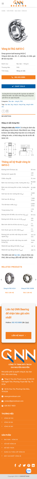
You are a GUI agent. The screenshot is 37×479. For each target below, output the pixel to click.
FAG (21, 101)
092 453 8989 (17, 322)
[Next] (36, 283)
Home (3, 11)
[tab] (18, 116)
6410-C (18, 127)
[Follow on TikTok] (19, 465)
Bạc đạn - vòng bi (21, 11)
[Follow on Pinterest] (28, 465)
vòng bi (15, 104)
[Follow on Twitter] (24, 465)
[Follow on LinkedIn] (33, 465)
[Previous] (1, 283)
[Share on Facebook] (3, 111)
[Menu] (3, 3)
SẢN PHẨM (10, 11)
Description (6, 116)
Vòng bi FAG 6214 (10, 288)
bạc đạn (7, 104)
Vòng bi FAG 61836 (27, 288)
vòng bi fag (22, 104)
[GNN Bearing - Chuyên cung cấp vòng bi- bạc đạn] (18, 3)
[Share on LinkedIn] (7, 111)
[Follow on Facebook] (15, 465)
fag (12, 104)
